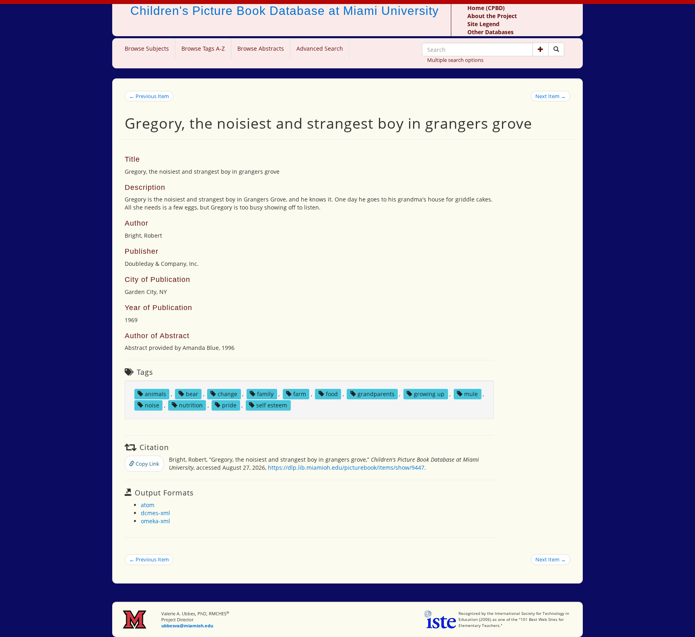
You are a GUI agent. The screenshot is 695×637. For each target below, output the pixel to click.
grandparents (376, 394)
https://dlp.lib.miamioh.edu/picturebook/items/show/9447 (346, 467)
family (265, 394)
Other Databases (490, 32)
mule (471, 394)
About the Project (492, 16)
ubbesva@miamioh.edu (187, 626)
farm (299, 394)
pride (229, 405)
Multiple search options (455, 60)
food (332, 394)
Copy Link (146, 463)
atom (147, 505)
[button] (541, 49)
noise (152, 405)
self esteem (271, 405)
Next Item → (550, 96)
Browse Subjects (147, 48)
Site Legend (483, 24)
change (227, 394)
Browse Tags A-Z (203, 48)
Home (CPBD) (486, 8)
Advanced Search (319, 48)
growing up (429, 394)
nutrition (191, 405)
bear (192, 394)
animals (155, 394)
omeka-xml (155, 521)
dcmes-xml (155, 513)
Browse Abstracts (260, 48)
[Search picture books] (556, 49)
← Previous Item (149, 96)
